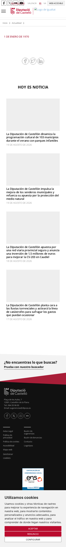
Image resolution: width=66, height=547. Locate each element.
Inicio (5, 23)
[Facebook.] (7, 416)
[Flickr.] (27, 416)
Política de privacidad (7, 436)
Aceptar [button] (33, 528)
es (40, 3)
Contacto (28, 441)
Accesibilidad (8, 445)
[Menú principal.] (2, 10)
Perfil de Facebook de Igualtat (3, 3)
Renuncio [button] (33, 534)
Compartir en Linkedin (40, 61)
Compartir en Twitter (33, 61)
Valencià (32, 3)
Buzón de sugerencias (29, 432)
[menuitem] (12, 431)
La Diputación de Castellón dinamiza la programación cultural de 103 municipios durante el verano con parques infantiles (32, 137)
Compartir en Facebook (25, 61)
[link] (32, 11)
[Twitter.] (14, 416)
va (45, 3)
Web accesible (56, 3)
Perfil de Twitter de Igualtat (9, 3)
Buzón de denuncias (33, 437)
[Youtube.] (20, 416)
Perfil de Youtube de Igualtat (21, 3)
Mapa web (7, 449)
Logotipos (28, 445)
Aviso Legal (8, 431)
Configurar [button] (33, 539)
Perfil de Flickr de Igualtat (15, 3)
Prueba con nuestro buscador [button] (24, 367)
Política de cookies (11, 441)
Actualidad (16, 23)
